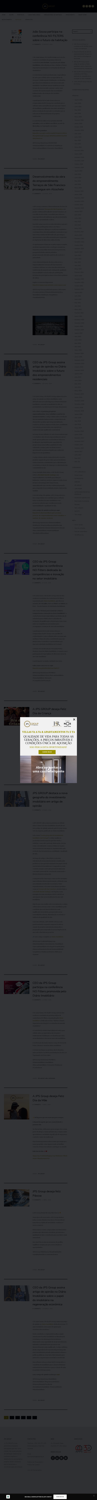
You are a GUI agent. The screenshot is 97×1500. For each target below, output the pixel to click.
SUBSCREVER (60, 1496)
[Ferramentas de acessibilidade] (8, 1496)
